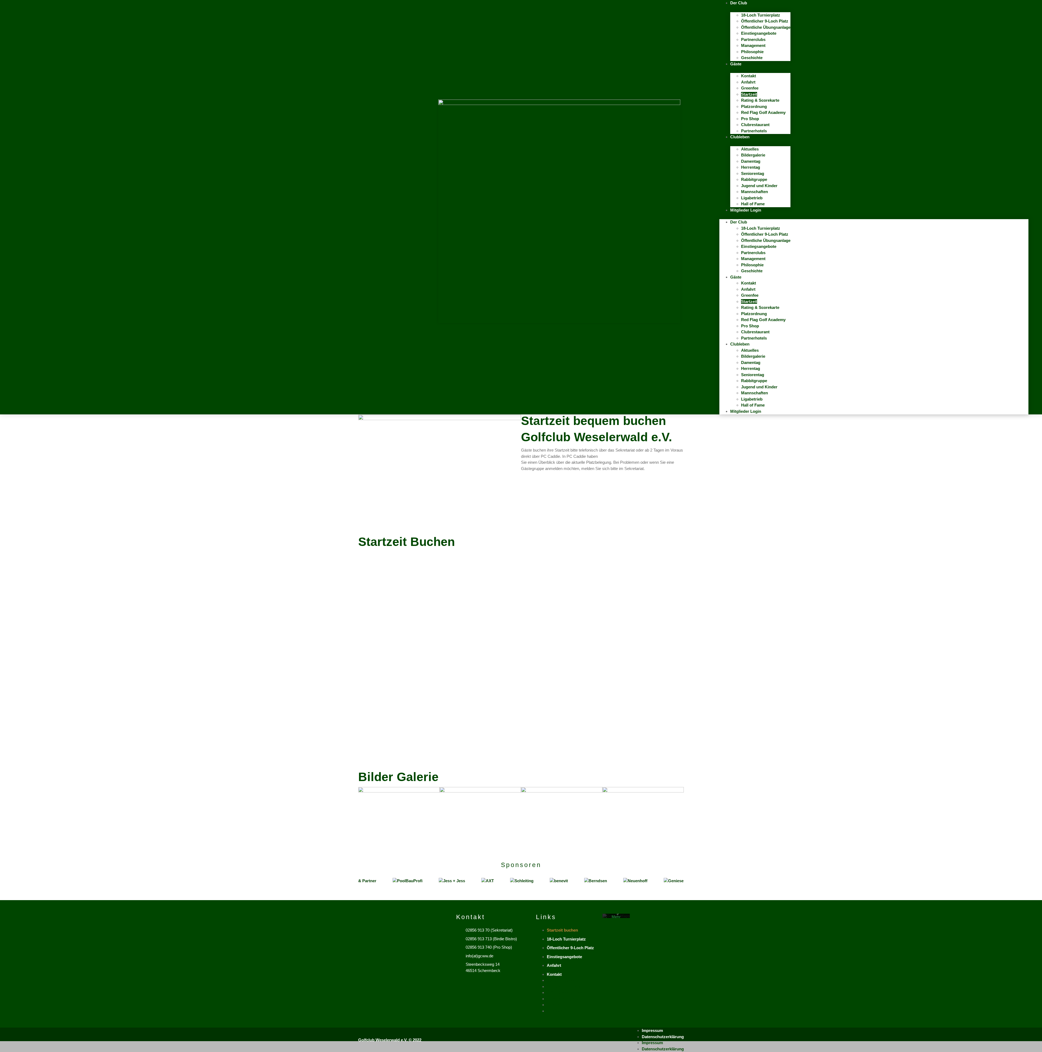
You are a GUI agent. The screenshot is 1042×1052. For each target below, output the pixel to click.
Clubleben (739, 137)
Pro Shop (750, 118)
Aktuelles (750, 149)
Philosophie (752, 51)
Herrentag (750, 167)
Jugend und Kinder (760, 185)
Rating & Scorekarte (760, 100)
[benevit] (537, 881)
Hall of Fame (753, 204)
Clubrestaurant (755, 124)
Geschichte (752, 57)
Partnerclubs (753, 39)
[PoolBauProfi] (386, 881)
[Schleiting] (500, 881)
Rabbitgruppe (754, 179)
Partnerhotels (754, 131)
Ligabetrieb (752, 198)
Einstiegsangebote (758, 33)
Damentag (750, 161)
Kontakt (748, 75)
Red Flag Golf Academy (763, 112)
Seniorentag (752, 173)
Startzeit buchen (562, 930)
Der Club (738, 3)
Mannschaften (754, 191)
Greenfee (749, 88)
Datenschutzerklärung (663, 1036)
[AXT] (466, 881)
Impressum (652, 1030)
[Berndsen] (574, 881)
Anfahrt (748, 82)
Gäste (735, 64)
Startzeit (749, 94)
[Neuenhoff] (614, 881)
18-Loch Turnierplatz (760, 15)
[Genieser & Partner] (662, 881)
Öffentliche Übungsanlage (765, 27)
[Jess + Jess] (430, 881)
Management (753, 45)
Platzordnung (754, 106)
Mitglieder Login (745, 210)
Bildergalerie (753, 155)
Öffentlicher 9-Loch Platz (764, 21)
